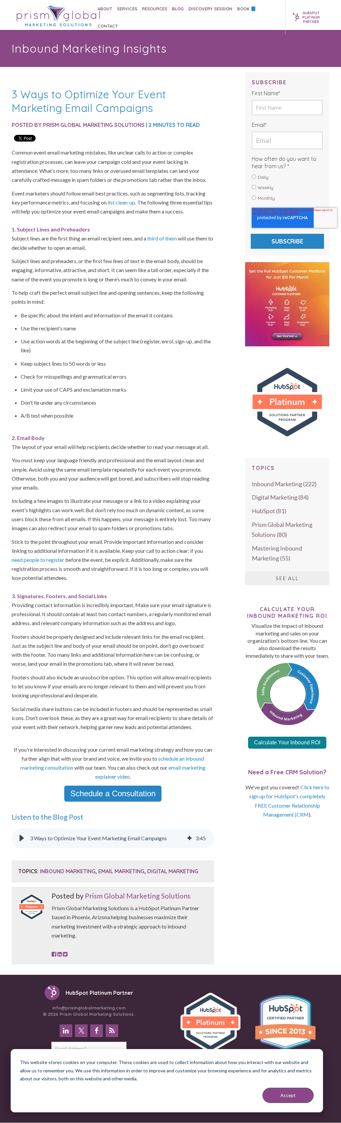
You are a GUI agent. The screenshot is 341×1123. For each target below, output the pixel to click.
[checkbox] (287, 188)
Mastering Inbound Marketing (277, 553)
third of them (161, 238)
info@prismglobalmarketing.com (88, 1010)
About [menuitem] (105, 8)
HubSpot (269, 511)
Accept (288, 1095)
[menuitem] (66, 1030)
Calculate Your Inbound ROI (287, 742)
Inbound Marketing (68, 871)
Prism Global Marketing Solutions (94, 125)
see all (287, 578)
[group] (113, 838)
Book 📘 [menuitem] (246, 8)
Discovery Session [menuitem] (210, 8)
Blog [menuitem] (178, 8)
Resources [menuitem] (154, 8)
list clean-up (121, 202)
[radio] (287, 177)
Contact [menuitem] (108, 26)
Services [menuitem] (127, 8)
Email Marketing (121, 871)
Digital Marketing (172, 871)
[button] (21, 838)
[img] (189, 838)
